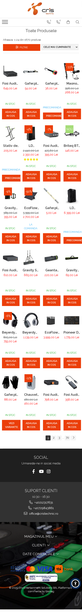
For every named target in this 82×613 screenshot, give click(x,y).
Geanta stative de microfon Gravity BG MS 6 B (51, 270)
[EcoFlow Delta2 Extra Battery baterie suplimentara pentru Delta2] (51, 320)
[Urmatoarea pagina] (73, 437)
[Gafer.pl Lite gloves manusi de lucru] (10, 382)
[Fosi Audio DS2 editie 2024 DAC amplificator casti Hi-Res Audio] (71, 382)
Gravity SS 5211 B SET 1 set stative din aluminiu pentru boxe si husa (30, 270)
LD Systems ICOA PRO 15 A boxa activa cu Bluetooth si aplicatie (72, 208)
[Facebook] (33, 471)
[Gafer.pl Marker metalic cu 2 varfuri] (51, 196)
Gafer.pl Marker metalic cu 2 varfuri (51, 208)
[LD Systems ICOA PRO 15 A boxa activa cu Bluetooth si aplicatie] (71, 196)
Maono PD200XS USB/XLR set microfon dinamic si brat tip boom (72, 83)
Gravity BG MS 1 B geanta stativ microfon (71, 270)
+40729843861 (43, 508)
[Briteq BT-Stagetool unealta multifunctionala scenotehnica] (71, 133)
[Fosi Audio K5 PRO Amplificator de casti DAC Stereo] (51, 133)
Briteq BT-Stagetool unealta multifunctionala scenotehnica (71, 146)
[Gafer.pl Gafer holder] (51, 71)
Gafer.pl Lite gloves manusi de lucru (10, 395)
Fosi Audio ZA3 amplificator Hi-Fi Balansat (51, 395)
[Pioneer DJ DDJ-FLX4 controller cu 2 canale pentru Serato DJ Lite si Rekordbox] (71, 320)
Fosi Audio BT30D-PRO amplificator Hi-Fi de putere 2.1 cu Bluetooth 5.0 (10, 83)
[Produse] (5, 23)
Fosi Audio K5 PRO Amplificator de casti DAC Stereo (51, 146)
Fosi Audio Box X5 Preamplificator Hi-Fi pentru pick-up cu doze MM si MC (10, 270)
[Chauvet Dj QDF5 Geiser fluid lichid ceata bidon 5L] (30, 382)
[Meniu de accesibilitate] (75, 583)
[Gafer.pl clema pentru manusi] (30, 71)
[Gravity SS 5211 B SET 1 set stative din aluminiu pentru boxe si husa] (30, 258)
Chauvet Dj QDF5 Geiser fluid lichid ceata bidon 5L (31, 395)
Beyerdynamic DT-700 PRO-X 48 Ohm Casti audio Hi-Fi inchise (30, 332)
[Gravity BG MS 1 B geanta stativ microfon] (71, 258)
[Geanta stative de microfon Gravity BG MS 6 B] (51, 258)
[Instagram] (48, 471)
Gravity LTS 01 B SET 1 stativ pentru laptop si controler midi (10, 208)
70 (67, 437)
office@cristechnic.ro (43, 513)
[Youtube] (41, 471)
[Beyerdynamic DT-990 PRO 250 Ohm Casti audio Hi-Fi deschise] (10, 320)
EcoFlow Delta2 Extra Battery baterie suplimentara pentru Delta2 (51, 332)
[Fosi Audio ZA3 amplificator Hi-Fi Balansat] (51, 382)
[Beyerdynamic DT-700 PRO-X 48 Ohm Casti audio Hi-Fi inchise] (30, 320)
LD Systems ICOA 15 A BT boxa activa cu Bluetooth (31, 146)
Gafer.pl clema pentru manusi (31, 83)
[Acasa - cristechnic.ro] (41, 9)
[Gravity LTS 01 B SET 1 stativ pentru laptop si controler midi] (10, 196)
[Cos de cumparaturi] (68, 22)
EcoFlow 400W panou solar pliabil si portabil (30, 208)
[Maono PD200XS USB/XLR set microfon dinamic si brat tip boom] (71, 71)
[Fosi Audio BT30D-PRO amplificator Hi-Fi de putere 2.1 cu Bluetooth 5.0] (10, 71)
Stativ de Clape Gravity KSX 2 (10, 146)
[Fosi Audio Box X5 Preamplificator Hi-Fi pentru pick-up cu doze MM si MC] (10, 258)
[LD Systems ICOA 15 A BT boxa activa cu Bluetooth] (30, 133)
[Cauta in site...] (77, 22)
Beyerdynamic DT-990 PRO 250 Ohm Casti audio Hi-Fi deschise (10, 332)
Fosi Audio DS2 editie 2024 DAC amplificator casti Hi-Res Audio (71, 395)
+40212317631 (43, 502)
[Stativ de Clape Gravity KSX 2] (10, 133)
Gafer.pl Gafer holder (51, 83)
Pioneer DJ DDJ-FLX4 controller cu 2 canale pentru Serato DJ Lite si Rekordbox (71, 332)
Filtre (23, 47)
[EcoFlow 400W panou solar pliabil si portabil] (30, 196)
